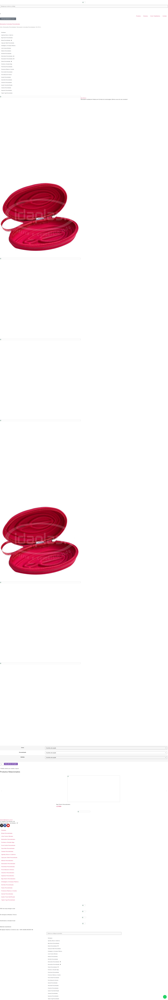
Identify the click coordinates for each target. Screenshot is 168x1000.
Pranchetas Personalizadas (6, 66)
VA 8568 (58, 806)
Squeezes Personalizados (6, 90)
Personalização (22, 752)
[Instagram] (1, 825)
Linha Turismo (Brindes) (6, 48)
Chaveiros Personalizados (6, 82)
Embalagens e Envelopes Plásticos (8, 45)
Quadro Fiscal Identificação (6, 85)
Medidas (23, 757)
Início (1, 27)
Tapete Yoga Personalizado (6, 93)
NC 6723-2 (83, 98)
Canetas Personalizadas (6, 87)
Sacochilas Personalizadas (6, 79)
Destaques (3, 32)
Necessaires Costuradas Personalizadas (10, 24)
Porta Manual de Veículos (6, 74)
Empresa (145, 16)
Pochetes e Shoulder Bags (6, 64)
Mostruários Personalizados (7, 56)
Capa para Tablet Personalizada (7, 42)
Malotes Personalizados (6, 50)
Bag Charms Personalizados (7, 37)
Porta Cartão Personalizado (6, 71)
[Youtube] (8, 825)
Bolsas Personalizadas (5, 40)
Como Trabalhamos (155, 16)
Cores (22, 747)
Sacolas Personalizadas (6, 77)
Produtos (138, 16)
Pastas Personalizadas (5, 61)
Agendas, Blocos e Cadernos (7, 35)
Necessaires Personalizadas (9, 27)
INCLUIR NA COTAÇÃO (11, 764)
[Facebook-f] (5, 825)
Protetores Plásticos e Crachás (7, 69)
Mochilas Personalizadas (6, 53)
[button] (1, 791)
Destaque (3, 830)
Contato (165, 16)
